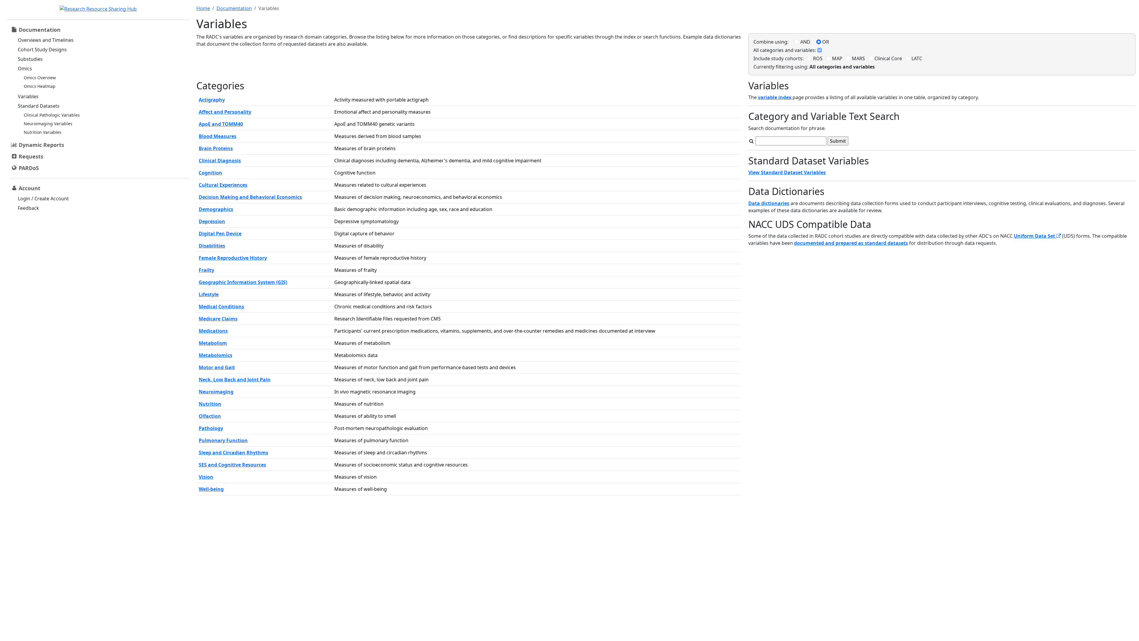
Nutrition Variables (42, 132)
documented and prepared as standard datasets (851, 243)
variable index (775, 97)
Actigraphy (212, 99)
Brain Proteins (216, 148)
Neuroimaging (216, 391)
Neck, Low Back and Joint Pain (235, 379)
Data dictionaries (768, 203)
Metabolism (213, 343)
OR (825, 42)
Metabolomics (215, 355)
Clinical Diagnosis (220, 160)
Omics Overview (40, 77)
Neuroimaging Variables (48, 123)
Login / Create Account (43, 198)
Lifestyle (209, 294)
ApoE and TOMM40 (221, 124)
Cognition (210, 172)
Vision (206, 477)
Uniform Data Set (1035, 236)
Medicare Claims (218, 318)
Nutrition (210, 404)
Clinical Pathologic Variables (52, 115)
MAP (836, 58)
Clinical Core (887, 58)
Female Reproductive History (233, 258)
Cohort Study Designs (42, 49)
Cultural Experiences (223, 185)
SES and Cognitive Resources (232, 464)
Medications (213, 331)
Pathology (211, 428)
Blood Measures (217, 136)
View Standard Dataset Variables (787, 172)
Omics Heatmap (39, 86)
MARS (858, 58)
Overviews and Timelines (46, 40)
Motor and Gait (217, 367)
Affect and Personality (225, 112)
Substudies (30, 59)
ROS (817, 58)
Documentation (234, 8)
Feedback (28, 208)
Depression (212, 221)
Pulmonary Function (223, 440)
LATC (916, 58)
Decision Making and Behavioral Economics (250, 197)
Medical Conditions (221, 306)
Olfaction (210, 416)
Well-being (211, 489)
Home (203, 8)
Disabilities (212, 245)
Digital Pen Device (220, 233)
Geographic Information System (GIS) (243, 282)
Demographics (216, 209)
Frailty (206, 270)
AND (804, 42)
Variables (28, 96)
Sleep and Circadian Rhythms (233, 452)
